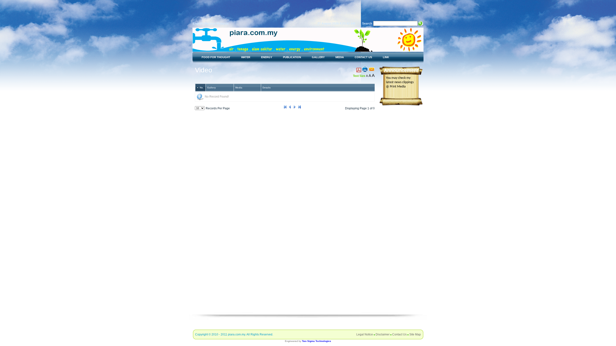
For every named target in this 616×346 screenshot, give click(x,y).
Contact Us (399, 334)
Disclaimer (383, 334)
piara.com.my (236, 334)
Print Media (398, 86)
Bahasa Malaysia (217, 23)
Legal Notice (364, 334)
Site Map (415, 334)
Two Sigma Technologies (316, 341)
